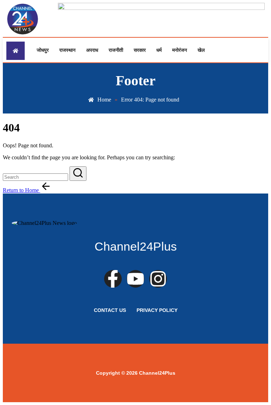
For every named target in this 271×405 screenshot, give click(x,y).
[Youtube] (135, 279)
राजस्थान (67, 50)
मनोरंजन (179, 50)
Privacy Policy (157, 310)
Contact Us (110, 310)
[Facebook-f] (113, 279)
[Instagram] (158, 279)
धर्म (159, 50)
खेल (201, 50)
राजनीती (116, 50)
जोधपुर (43, 50)
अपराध (92, 50)
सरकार (140, 50)
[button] (78, 173)
